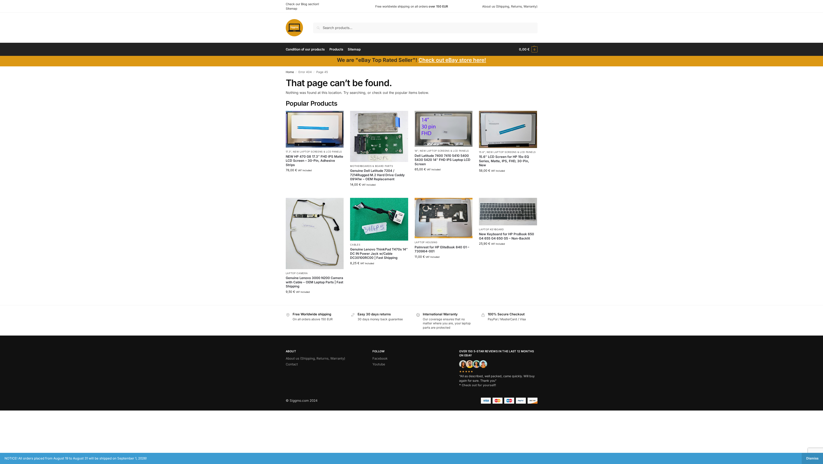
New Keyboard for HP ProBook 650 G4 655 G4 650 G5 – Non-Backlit (506, 236)
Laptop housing (426, 242)
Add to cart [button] (314, 179)
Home (290, 72)
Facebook (380, 358)
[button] (528, 49)
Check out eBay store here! (452, 60)
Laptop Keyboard (491, 229)
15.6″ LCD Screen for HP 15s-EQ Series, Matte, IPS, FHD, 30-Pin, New (504, 161)
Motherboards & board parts (371, 166)
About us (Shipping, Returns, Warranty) (509, 6)
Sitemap (291, 8)
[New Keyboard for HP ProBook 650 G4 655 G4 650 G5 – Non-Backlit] (508, 211)
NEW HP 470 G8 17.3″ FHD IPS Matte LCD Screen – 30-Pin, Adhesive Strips (314, 160)
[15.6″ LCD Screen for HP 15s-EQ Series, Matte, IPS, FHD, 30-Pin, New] (508, 129)
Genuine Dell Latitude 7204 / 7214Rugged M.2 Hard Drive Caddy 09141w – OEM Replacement (377, 175)
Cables (355, 244)
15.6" (482, 152)
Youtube (378, 364)
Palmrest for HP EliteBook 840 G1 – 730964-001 (442, 249)
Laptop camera (297, 273)
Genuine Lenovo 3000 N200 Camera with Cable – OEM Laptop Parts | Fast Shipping (314, 282)
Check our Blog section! (302, 4)
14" (416, 150)
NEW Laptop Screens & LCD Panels (317, 151)
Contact (292, 364)
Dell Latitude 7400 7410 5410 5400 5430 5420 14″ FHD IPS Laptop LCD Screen (442, 160)
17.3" (289, 151)
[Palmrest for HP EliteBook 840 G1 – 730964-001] (444, 218)
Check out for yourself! (479, 385)
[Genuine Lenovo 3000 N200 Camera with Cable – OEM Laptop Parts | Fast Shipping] (315, 233)
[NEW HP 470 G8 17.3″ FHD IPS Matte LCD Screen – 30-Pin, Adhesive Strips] (315, 129)
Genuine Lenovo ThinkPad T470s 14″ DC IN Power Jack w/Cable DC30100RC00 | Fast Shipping (379, 253)
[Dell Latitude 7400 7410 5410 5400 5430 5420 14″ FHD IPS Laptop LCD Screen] (444, 129)
